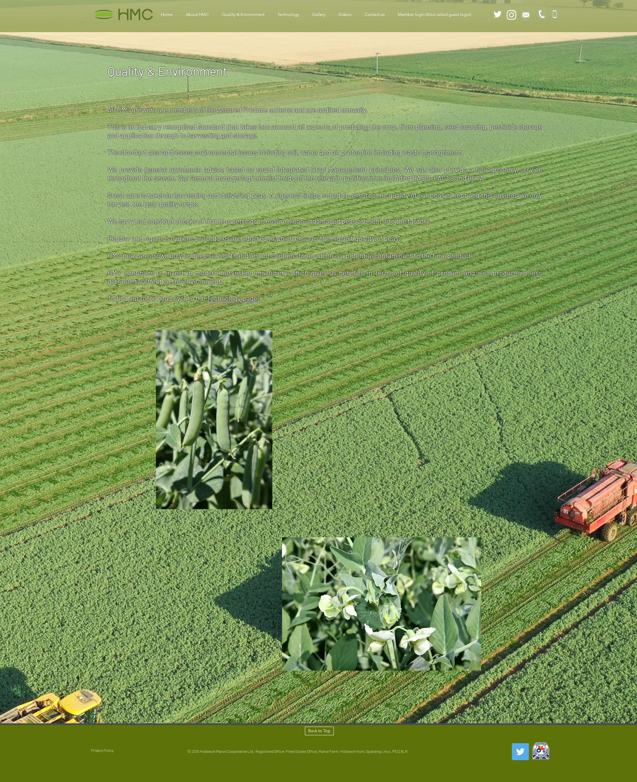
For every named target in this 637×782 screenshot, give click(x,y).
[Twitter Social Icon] (520, 751)
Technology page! (233, 298)
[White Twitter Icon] (497, 14)
